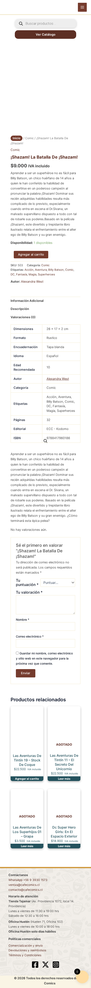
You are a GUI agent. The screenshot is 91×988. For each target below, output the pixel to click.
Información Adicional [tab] (27, 301)
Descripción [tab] (20, 309)
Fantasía (21, 274)
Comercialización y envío (25, 945)
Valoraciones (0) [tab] (23, 317)
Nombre (22, 619)
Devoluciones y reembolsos (27, 950)
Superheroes (46, 274)
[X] (45, 964)
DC (13, 274)
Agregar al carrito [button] (27, 778)
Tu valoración (29, 592)
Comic (29, 138)
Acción (29, 269)
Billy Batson (56, 269)
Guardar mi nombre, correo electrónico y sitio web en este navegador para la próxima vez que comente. (44, 658)
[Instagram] (56, 964)
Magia (32, 274)
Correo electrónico (30, 636)
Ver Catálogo (45, 34)
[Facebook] (35, 964)
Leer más (64, 778)
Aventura (41, 269)
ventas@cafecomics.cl (24, 885)
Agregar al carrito (31, 254)
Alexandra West (32, 282)
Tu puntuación (27, 582)
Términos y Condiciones (24, 955)
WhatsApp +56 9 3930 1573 (27, 880)
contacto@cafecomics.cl (25, 889)
